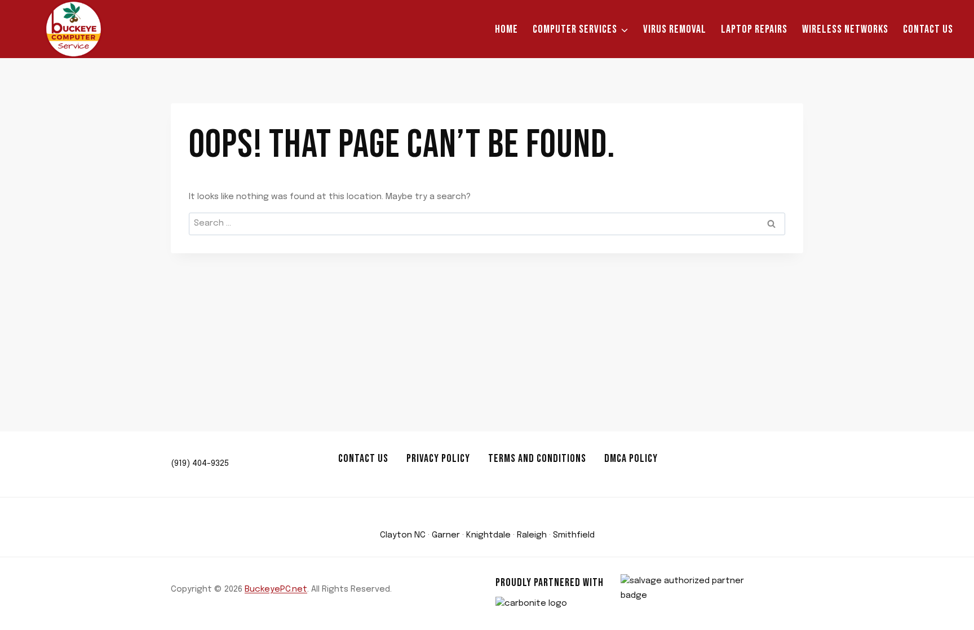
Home (506, 29)
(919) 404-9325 (200, 463)
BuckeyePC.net (276, 589)
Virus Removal (674, 29)
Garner (446, 535)
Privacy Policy (438, 458)
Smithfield (574, 535)
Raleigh (532, 535)
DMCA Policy (631, 458)
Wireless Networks (845, 29)
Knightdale (488, 535)
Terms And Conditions (537, 458)
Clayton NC (403, 535)
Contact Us (928, 29)
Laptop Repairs (754, 29)
